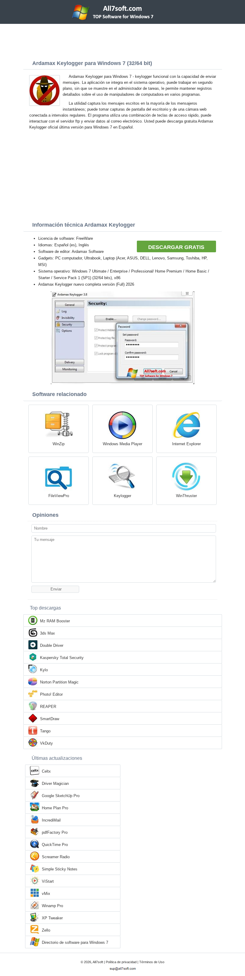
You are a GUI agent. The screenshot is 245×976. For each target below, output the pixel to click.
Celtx (46, 771)
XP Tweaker (52, 918)
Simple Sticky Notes (59, 869)
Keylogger (122, 496)
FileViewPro (58, 496)
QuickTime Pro (55, 844)
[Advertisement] (122, 40)
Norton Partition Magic (59, 682)
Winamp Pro (52, 906)
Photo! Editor (51, 694)
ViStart (48, 881)
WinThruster (186, 496)
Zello (46, 930)
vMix (46, 893)
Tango (45, 731)
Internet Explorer (186, 444)
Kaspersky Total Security (62, 657)
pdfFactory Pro (55, 832)
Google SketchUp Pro (60, 796)
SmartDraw (49, 719)
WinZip (59, 444)
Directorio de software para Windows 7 (75, 942)
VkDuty (46, 743)
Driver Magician (55, 783)
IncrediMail (51, 820)
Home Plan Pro (55, 808)
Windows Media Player (122, 444)
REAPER (48, 706)
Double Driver (51, 645)
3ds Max (47, 633)
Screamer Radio (56, 857)
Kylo (44, 670)
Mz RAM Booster (55, 621)
